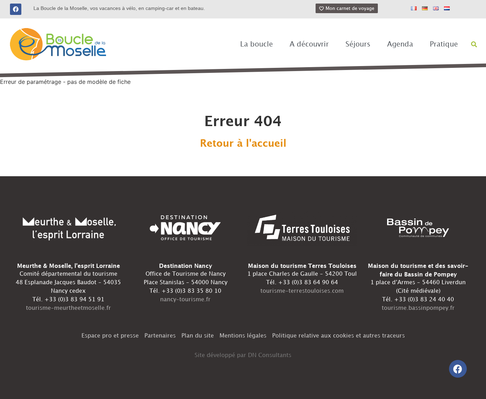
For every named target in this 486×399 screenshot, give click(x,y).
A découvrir (309, 44)
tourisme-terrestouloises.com (302, 291)
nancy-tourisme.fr (185, 299)
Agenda (400, 44)
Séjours (357, 44)
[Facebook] (15, 9)
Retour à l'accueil (243, 144)
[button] (474, 44)
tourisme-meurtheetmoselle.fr (68, 308)
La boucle (256, 44)
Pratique (444, 44)
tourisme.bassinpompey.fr (418, 308)
